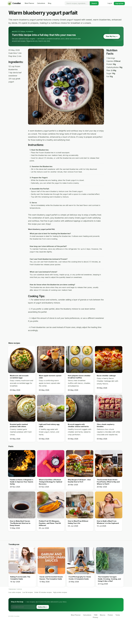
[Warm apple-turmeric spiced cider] (50, 359)
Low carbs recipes (14, 592)
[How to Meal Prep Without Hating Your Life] (79, 505)
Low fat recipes (27, 592)
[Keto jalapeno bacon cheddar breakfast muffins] (79, 359)
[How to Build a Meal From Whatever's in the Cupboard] (108, 505)
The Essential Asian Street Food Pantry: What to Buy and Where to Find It (108, 482)
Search (94, 3)
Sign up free (119, 3)
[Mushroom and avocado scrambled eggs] (21, 359)
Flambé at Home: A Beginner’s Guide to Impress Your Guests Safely (21, 482)
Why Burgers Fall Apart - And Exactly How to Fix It (79, 481)
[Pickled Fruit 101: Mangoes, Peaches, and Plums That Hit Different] (50, 505)
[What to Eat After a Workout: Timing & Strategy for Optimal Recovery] (50, 463)
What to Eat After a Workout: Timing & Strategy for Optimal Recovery (50, 482)
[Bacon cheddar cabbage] (108, 359)
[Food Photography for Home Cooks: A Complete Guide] (80, 560)
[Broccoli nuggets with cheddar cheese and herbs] (79, 408)
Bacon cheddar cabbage (106, 376)
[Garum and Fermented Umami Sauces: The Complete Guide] (51, 560)
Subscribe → (42, 607)
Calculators (87, 615)
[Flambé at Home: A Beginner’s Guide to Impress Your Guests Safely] (21, 463)
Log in (110, 3)
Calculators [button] (41, 3)
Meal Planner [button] (29, 3)
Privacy (95, 617)
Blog (49, 3)
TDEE (95, 615)
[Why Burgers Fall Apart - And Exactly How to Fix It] (79, 463)
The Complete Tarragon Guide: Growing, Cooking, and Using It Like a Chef (109, 579)
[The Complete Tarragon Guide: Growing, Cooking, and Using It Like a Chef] (110, 560)
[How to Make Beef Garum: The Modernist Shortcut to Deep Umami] (21, 505)
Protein (110, 615)
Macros (102, 615)
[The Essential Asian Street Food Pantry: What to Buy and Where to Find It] (108, 463)
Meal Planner (76, 615)
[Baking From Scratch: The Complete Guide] (22, 560)
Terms (117, 615)
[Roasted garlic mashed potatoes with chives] (21, 408)
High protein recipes (60, 592)
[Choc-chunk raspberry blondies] (108, 408)
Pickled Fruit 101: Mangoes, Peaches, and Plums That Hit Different (50, 523)
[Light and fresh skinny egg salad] (50, 408)
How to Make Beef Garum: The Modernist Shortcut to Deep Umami (20, 523)
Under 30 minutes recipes (43, 592)
